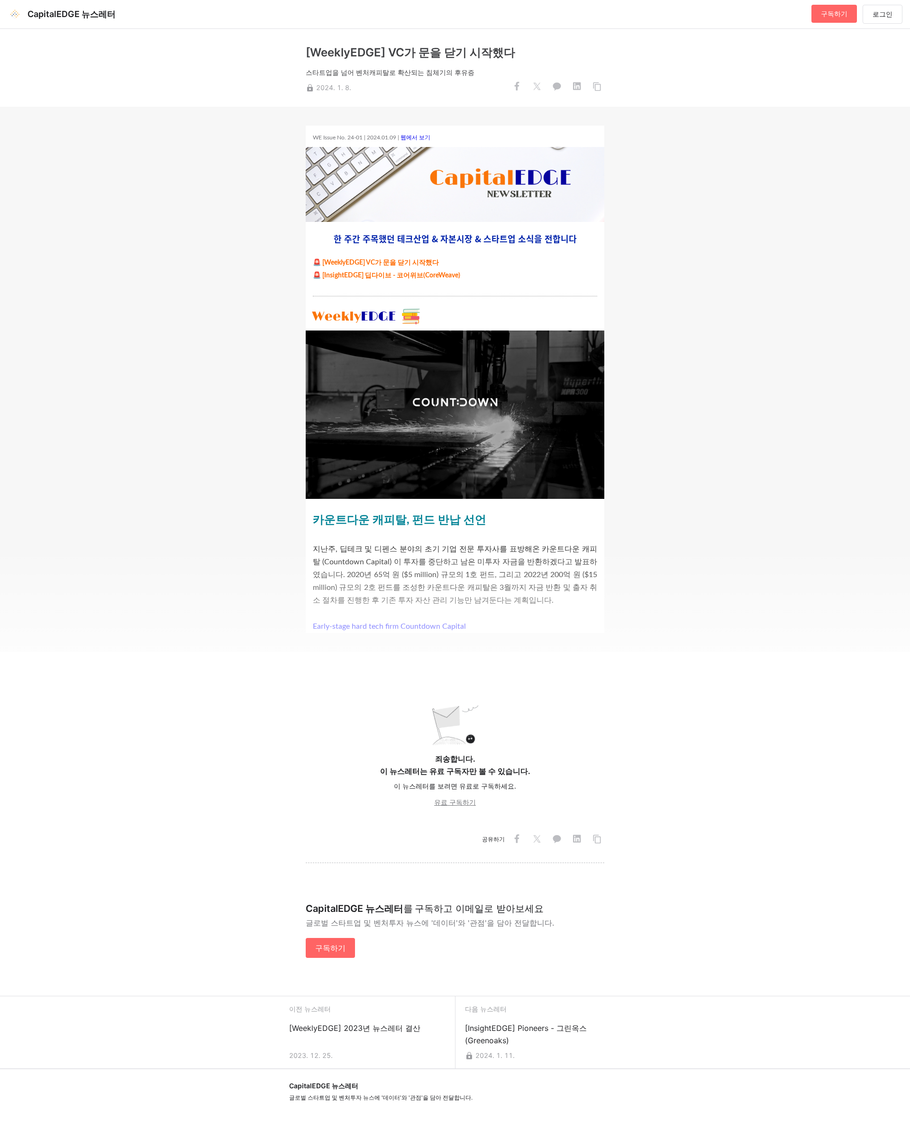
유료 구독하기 (455, 802)
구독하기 (834, 13)
